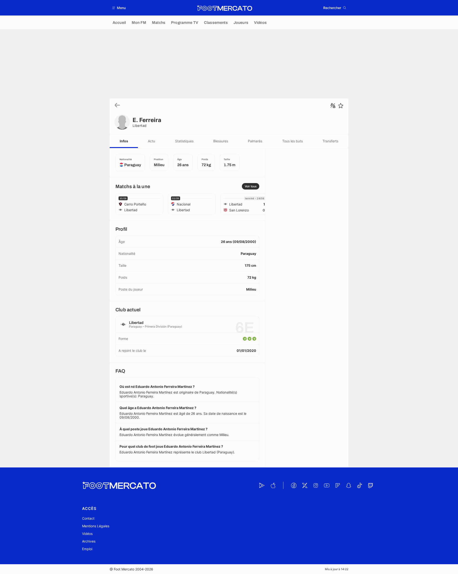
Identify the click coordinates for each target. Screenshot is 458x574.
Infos (124, 141)
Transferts (330, 141)
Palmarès (255, 141)
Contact (88, 518)
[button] (119, 8)
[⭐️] (341, 105)
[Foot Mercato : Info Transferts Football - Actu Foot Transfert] (224, 8)
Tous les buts (292, 141)
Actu (151, 141)
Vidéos (87, 534)
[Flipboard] (337, 485)
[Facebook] (293, 485)
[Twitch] (370, 485)
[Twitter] (304, 485)
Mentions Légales (95, 526)
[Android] (261, 485)
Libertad (140, 125)
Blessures (220, 141)
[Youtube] (326, 485)
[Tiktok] (359, 485)
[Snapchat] (348, 485)
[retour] (117, 105)
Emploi (87, 549)
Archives (88, 541)
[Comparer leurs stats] (333, 105)
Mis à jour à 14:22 (336, 569)
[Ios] (272, 485)
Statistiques (184, 141)
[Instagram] (315, 485)
